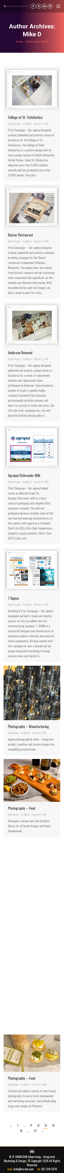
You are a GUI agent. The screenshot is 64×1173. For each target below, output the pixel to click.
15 (21, 1131)
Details (37, 89)
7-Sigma (13, 598)
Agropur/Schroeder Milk (24, 475)
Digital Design (14, 123)
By (27, 123)
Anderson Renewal (20, 352)
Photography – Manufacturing (28, 726)
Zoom (27, 89)
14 (53, 1125)
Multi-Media (13, 733)
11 (31, 1125)
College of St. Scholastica (25, 117)
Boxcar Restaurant (20, 234)
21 (35, 1131)
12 (38, 1125)
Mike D (32, 34)
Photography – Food (21, 808)
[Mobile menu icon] (58, 6)
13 (45, 1125)
